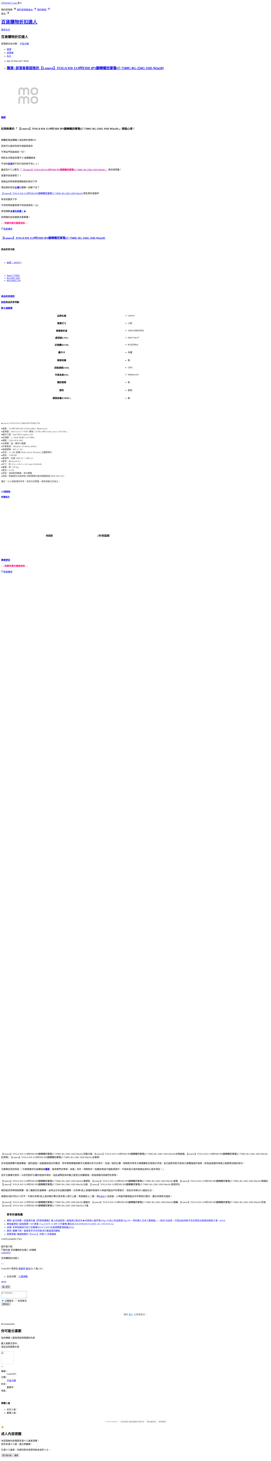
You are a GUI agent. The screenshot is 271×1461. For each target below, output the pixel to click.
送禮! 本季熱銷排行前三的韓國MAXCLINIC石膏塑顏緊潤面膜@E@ (40, 1227)
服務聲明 (162, 1422)
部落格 (10, 53)
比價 (17, 187)
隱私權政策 (151, 1422)
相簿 (9, 49)
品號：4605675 (14, 262)
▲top (3, 1281)
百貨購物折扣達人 (19, 21)
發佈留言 (6, 1304)
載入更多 (6, 1287)
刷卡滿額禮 (6, 308)
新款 (3, 302)
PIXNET (114, 1422)
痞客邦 (21, 1268)
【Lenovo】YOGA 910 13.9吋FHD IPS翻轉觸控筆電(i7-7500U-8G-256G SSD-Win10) (42, 193)
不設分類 (24, 44)
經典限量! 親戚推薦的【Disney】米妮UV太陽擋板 (31, 1234)
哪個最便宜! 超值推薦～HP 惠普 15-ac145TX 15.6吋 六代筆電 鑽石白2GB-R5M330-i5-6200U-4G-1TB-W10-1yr (60, 1224)
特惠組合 (5, 497)
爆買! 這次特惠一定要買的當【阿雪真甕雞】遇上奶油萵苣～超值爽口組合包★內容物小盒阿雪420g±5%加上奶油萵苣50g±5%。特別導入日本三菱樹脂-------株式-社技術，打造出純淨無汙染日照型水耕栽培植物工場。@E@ (116, 1220)
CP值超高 (5, 491)
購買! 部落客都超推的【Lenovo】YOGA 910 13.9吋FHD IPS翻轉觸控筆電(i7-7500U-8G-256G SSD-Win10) (85, 68)
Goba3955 (6, 1252)
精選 (3, 117)
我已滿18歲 (7, 1455)
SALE (102, 1196)
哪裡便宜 (5, 560)
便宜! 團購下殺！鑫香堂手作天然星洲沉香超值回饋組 (33, 1231)
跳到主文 (5, 30)
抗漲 (10, 164)
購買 (47, 1169)
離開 (16, 1455)
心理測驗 (23, 1276)
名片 (9, 56)
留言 (28, 1268)
